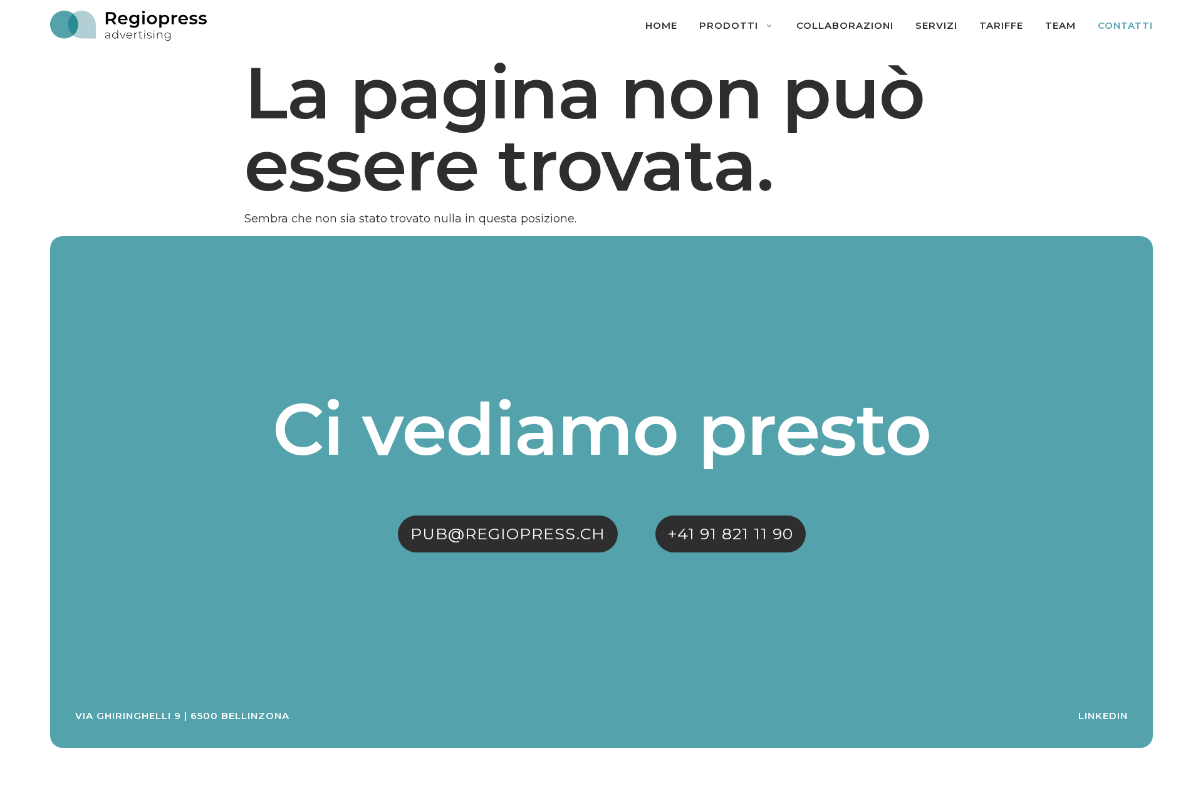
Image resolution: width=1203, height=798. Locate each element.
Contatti (1125, 25)
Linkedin (1103, 716)
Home (661, 25)
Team (1060, 25)
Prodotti (728, 25)
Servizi (936, 25)
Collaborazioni (844, 25)
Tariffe (1001, 25)
